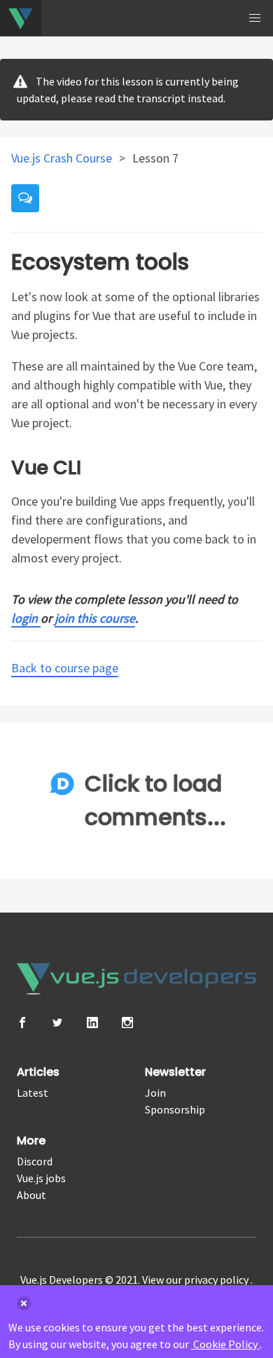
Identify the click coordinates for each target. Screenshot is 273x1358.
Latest (32, 1093)
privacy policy (217, 1280)
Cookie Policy (225, 1344)
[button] (255, 18)
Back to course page (64, 668)
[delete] (24, 1303)
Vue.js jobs (41, 1178)
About (31, 1195)
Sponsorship (175, 1109)
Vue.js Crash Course (63, 158)
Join (155, 1093)
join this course (95, 618)
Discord (34, 1161)
